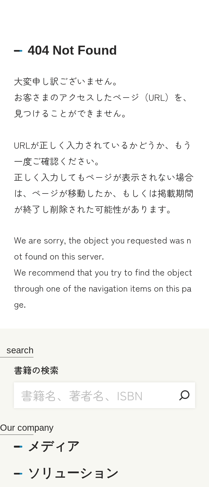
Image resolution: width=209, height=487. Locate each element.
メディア (54, 446)
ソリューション (73, 473)
